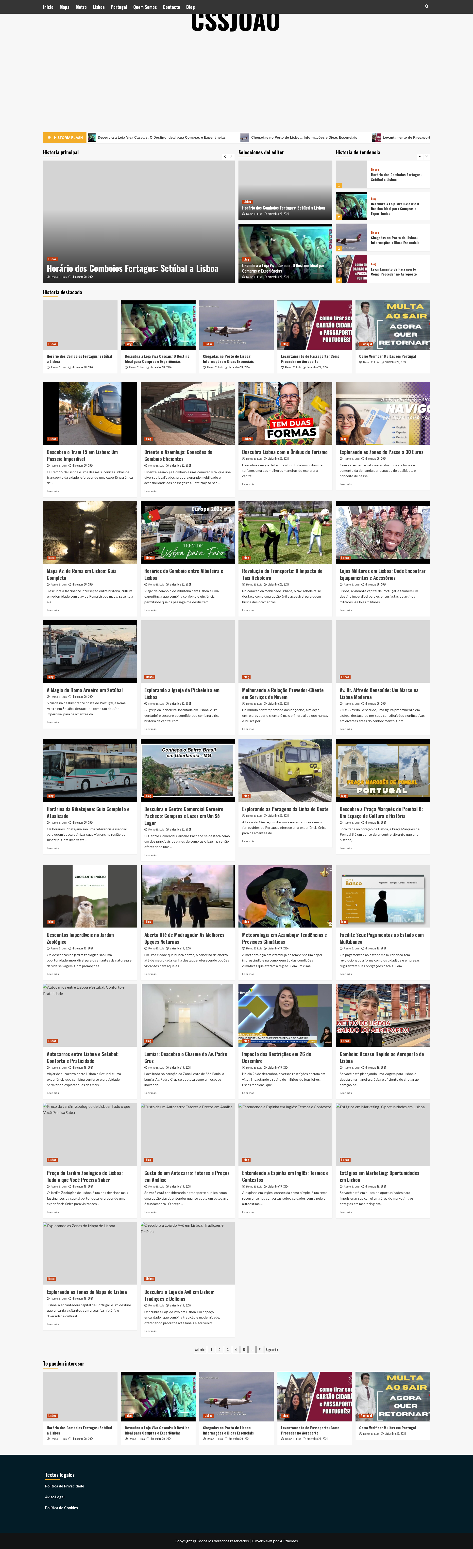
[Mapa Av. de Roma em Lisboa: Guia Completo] (90, 532)
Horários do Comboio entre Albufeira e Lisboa (183, 574)
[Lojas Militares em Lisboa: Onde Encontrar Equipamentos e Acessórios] (383, 532)
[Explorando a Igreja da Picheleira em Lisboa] (188, 651)
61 (260, 1349)
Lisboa (99, 7)
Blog (190, 7)
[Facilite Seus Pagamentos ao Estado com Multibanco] (383, 896)
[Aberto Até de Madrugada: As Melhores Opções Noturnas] (188, 896)
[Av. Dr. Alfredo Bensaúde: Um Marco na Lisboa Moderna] (383, 651)
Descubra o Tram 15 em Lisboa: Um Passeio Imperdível (82, 455)
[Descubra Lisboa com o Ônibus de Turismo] (285, 413)
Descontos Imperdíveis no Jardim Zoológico (80, 938)
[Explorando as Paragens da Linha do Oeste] (285, 770)
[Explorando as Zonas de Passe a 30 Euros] (383, 413)
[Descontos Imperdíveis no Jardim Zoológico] (90, 896)
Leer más (53, 491)
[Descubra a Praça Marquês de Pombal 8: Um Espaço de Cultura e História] (383, 770)
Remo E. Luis (59, 277)
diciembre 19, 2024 (375, 822)
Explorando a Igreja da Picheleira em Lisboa (182, 693)
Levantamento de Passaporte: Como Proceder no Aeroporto (360, 137)
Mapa (64, 7)
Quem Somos (145, 7)
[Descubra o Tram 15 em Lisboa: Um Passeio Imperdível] (90, 413)
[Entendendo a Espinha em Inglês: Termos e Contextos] (285, 1134)
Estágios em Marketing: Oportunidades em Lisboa (379, 1176)
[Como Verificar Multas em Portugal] (351, 269)
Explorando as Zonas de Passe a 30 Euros (381, 452)
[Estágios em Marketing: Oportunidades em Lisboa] (383, 1134)
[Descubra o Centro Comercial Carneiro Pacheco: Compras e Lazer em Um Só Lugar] (188, 770)
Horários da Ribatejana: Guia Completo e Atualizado (88, 812)
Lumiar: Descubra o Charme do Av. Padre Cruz (185, 1057)
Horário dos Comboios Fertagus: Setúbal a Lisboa (283, 208)
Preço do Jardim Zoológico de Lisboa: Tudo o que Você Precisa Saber (85, 1176)
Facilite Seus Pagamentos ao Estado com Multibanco (382, 938)
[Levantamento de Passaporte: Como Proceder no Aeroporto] (351, 237)
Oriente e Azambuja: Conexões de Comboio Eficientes (178, 455)
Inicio (48, 7)
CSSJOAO (235, 19)
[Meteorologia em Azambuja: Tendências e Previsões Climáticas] (285, 896)
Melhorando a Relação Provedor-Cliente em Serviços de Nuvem (283, 693)
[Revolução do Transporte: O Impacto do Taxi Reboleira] (285, 532)
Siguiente (272, 1349)
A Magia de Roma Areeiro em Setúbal (85, 690)
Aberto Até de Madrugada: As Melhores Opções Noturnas (184, 938)
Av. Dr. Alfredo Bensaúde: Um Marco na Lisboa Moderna (379, 693)
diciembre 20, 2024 (82, 277)
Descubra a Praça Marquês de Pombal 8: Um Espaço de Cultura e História (381, 812)
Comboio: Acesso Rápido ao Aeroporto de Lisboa (382, 1057)
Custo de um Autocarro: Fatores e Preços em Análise (187, 1176)
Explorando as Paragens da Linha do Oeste (285, 809)
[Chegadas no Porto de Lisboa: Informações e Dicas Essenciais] (351, 206)
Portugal (119, 7)
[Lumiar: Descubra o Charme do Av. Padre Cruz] (188, 1015)
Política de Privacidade (64, 1486)
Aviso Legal (55, 1497)
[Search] (427, 6)
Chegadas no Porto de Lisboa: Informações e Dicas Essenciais (231, 137)
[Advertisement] (236, 76)
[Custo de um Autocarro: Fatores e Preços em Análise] (188, 1134)
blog (51, 248)
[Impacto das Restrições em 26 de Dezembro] (285, 1015)
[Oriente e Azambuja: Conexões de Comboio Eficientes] (188, 413)
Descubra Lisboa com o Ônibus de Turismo (285, 452)
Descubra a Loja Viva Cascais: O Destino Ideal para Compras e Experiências (135, 262)
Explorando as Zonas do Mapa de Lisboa (87, 1291)
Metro (81, 7)
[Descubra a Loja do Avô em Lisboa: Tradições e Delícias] (188, 1253)
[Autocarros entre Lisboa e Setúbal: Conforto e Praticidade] (90, 1015)
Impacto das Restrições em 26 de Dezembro (276, 1057)
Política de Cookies (61, 1507)
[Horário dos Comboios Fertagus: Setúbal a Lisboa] (285, 190)
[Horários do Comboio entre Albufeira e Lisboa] (188, 532)
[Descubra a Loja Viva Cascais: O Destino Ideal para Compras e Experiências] (139, 222)
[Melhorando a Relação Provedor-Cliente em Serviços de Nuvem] (285, 651)
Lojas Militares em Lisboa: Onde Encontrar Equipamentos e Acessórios (383, 574)
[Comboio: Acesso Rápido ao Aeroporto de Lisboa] (383, 1015)
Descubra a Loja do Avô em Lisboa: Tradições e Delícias (179, 1295)
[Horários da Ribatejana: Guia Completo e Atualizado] (90, 770)
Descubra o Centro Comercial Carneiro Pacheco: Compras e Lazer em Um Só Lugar (183, 815)
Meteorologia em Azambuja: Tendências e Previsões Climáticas (284, 938)
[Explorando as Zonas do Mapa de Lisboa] (90, 1253)
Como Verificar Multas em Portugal (398, 271)
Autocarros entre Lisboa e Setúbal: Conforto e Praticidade (82, 1057)
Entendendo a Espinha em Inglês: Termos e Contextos (285, 1176)
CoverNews (262, 1540)
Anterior (200, 1349)
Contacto (171, 7)
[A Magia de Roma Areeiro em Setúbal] (90, 651)
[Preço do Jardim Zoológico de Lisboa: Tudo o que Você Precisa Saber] (90, 1134)
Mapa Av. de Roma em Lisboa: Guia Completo (82, 574)
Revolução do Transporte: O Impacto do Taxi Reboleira (282, 574)
